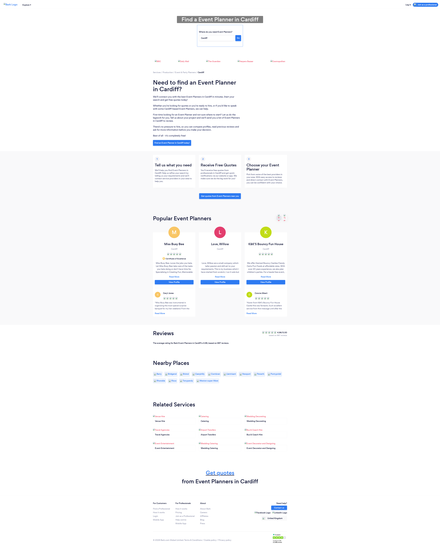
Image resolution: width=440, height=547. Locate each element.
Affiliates (204, 516)
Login (155, 516)
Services (157, 72)
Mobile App (158, 519)
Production (168, 72)
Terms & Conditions (193, 540)
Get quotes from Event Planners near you (220, 196)
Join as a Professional (185, 516)
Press (202, 523)
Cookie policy (210, 540)
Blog (202, 519)
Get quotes (220, 473)
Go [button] (238, 38)
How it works (159, 512)
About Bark (205, 508)
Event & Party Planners (185, 72)
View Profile (174, 282)
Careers (203, 512)
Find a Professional (161, 508)
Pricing (178, 512)
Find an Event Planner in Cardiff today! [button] (172, 142)
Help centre (180, 519)
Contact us (279, 507)
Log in (408, 4)
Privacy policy (224, 540)
